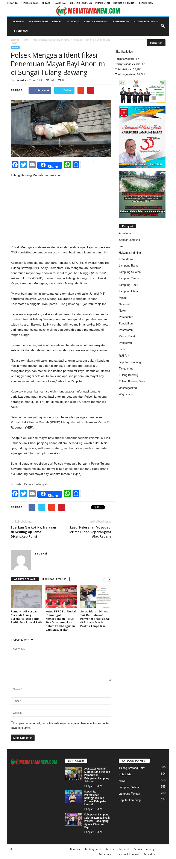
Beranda (12, 3)
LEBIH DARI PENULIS (54, 579)
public (122, 349)
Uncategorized (128, 387)
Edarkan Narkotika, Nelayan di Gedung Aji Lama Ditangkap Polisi (33, 531)
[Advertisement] (61, 213)
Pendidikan (146, 3)
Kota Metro (126, 259)
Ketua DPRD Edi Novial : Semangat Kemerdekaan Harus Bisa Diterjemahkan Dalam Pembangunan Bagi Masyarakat (61, 620)
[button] (162, 26)
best (121, 246)
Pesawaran (126, 330)
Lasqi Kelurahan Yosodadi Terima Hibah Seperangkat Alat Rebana (89, 531)
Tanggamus (126, 368)
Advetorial (125, 233)
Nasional (60, 3)
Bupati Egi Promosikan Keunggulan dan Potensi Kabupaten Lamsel (95, 798)
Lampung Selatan (130, 272)
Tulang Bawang (128, 375)
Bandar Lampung (129, 239)
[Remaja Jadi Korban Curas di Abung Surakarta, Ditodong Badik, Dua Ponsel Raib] (26, 596)
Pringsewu (125, 342)
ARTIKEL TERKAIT (24, 579)
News (25, 39)
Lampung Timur (128, 284)
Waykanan (125, 394)
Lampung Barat (128, 265)
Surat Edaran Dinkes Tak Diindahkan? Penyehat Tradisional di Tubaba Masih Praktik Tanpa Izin (95, 618)
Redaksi (46, 3)
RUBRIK (124, 355)
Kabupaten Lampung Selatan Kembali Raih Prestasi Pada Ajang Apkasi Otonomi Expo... (97, 821)
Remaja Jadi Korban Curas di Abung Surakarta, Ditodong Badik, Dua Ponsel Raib (26, 616)
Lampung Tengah (129, 278)
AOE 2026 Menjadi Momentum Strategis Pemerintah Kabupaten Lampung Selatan (97, 775)
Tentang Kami (29, 3)
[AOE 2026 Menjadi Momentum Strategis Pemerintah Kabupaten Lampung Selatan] (73, 773)
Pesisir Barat (127, 336)
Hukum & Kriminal (124, 3)
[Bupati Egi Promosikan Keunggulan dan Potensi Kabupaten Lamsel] (73, 796)
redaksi (22, 80)
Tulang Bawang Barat (132, 381)
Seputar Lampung (81, 3)
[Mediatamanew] (88, 11)
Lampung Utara (128, 291)
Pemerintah (102, 3)
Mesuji (123, 297)
